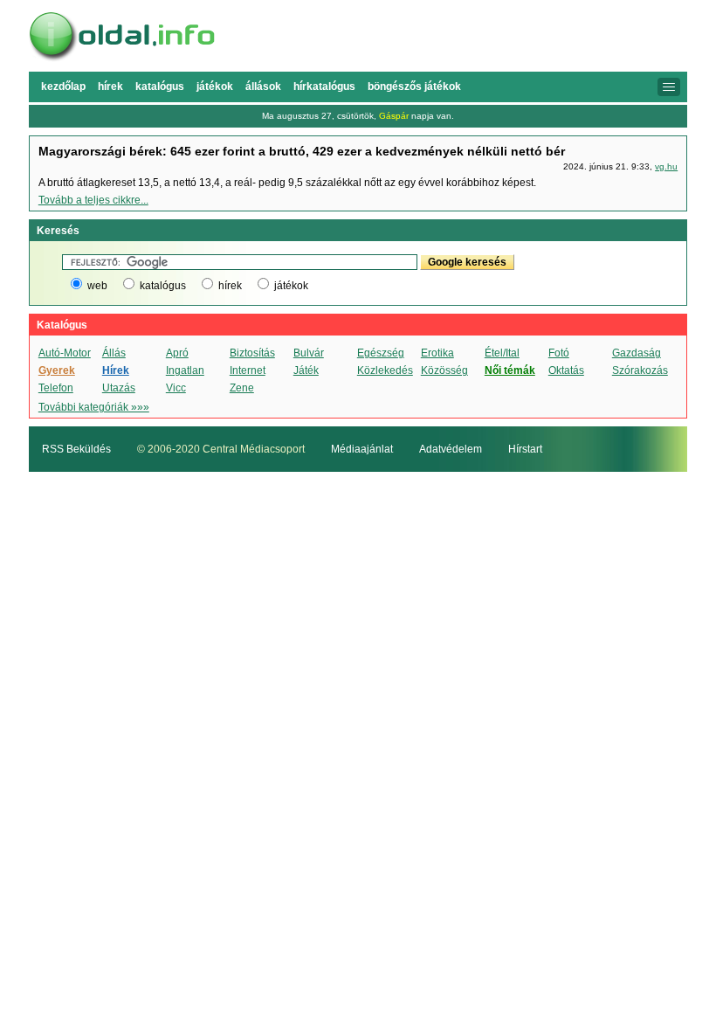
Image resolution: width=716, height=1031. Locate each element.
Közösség (444, 370)
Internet (247, 370)
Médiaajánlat (362, 449)
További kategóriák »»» (93, 407)
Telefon (55, 388)
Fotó (558, 353)
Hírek (110, 86)
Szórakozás (640, 370)
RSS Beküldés (76, 449)
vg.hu (666, 166)
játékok (291, 286)
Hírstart (525, 449)
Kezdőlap (63, 86)
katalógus (163, 286)
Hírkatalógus (324, 86)
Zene (242, 388)
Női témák (510, 370)
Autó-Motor (64, 353)
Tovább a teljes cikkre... (93, 200)
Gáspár (394, 116)
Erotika (437, 353)
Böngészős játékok (414, 86)
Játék (306, 370)
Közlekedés (385, 370)
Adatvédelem (450, 449)
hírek (230, 286)
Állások (263, 86)
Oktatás (566, 370)
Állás (114, 353)
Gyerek (56, 370)
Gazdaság (636, 353)
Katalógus (159, 86)
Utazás (118, 388)
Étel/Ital (502, 353)
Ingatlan (185, 370)
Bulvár (308, 353)
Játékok (214, 86)
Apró (177, 353)
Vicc (176, 388)
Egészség (380, 353)
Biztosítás (252, 353)
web (97, 286)
